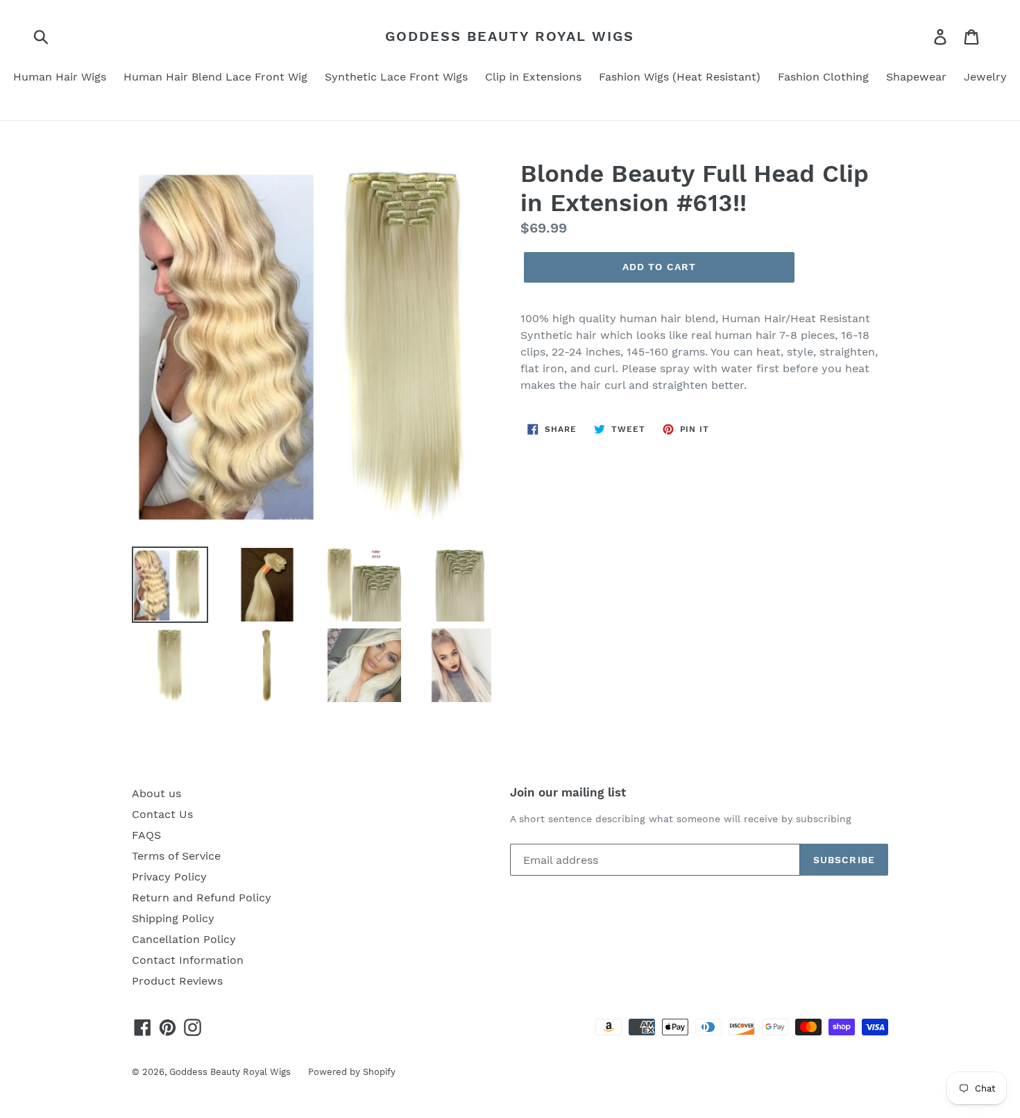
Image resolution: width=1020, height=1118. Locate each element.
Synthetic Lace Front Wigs (396, 76)
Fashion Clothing (823, 76)
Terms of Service (176, 855)
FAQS (146, 835)
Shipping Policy (173, 918)
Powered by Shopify (352, 1072)
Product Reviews (177, 980)
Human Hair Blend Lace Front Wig (215, 76)
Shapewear (916, 76)
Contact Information (188, 960)
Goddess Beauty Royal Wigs (509, 36)
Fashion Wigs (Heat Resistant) (679, 76)
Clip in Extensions (533, 76)
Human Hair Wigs (59, 76)
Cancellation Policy (184, 939)
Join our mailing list (568, 792)
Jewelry (985, 76)
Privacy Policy (169, 876)
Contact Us (162, 814)
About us (156, 793)
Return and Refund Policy (201, 897)
